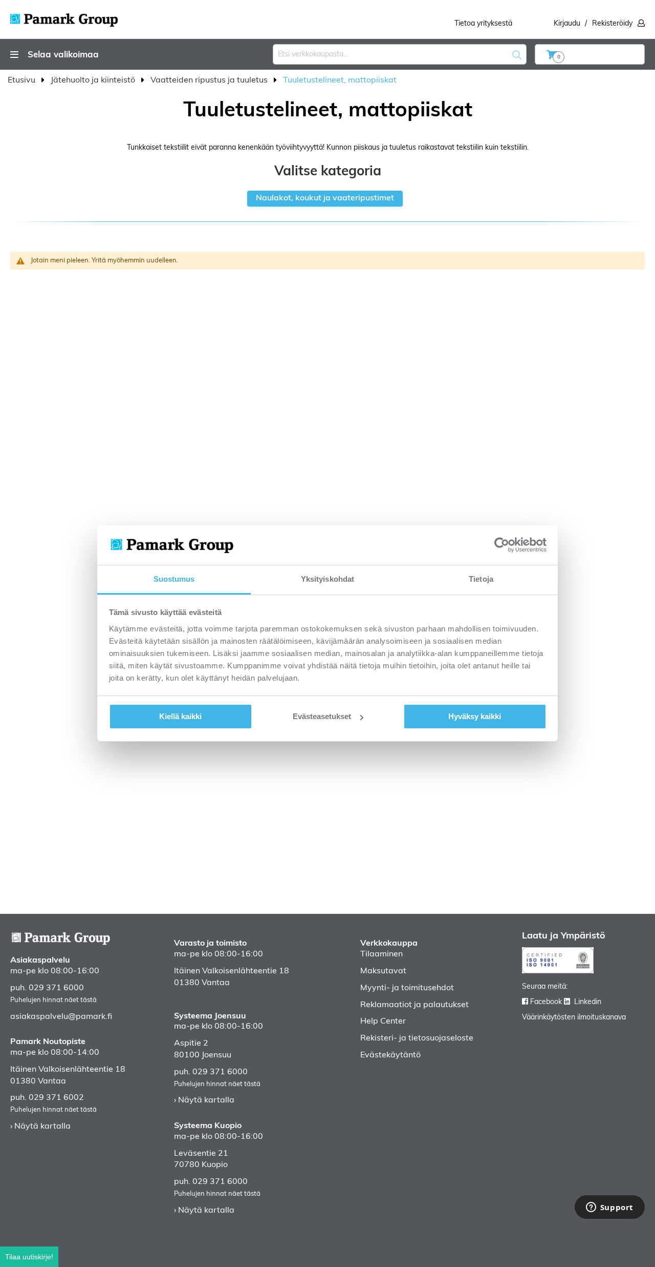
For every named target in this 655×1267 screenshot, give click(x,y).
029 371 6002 (56, 1098)
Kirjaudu (567, 24)
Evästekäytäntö (390, 1055)
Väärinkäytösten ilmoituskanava (574, 1017)
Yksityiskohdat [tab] (327, 579)
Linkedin (587, 1002)
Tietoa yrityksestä (483, 24)
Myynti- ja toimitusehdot (407, 988)
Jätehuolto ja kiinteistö (94, 80)
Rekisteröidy (612, 24)
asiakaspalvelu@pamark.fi (61, 1017)
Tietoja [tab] (481, 579)
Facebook (546, 1002)
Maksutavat (383, 971)
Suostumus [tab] (174, 579)
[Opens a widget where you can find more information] (609, 1208)
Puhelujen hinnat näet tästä (53, 1000)
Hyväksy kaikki (474, 716)
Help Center (383, 1021)
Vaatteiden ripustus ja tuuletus (210, 80)
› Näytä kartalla (40, 1126)
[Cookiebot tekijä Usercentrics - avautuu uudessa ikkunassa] (502, 545)
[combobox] (400, 54)
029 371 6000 (56, 988)
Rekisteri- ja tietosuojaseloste (416, 1038)
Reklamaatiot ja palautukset (414, 1005)
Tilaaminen (381, 954)
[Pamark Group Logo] (64, 17)
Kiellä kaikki (180, 716)
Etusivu (22, 80)
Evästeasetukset (322, 716)
